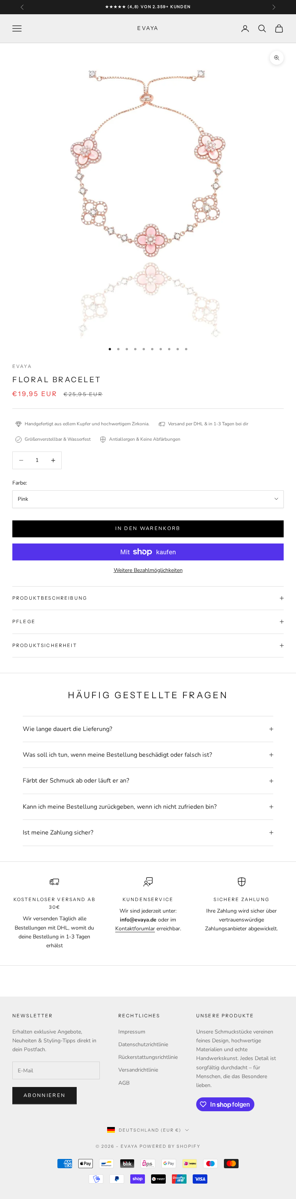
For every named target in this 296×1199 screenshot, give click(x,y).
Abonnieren (45, 1095)
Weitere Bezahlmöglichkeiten (148, 570)
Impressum (131, 1031)
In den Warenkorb (147, 528)
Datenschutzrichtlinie (143, 1044)
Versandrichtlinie (138, 1070)
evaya (22, 366)
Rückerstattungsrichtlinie (148, 1057)
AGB (124, 1083)
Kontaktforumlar (135, 928)
